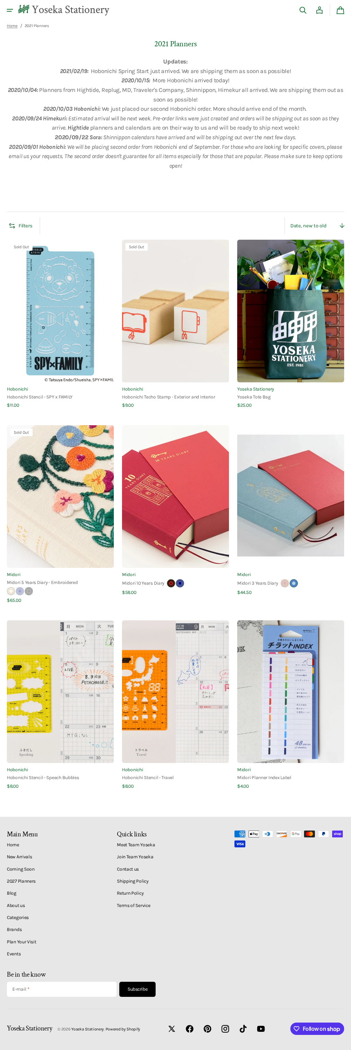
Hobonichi (17, 389)
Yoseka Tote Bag (254, 396)
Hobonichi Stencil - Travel (148, 777)
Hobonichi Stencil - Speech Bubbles (43, 777)
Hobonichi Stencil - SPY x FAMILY (40, 396)
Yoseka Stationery (255, 389)
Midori (13, 574)
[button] (9, 10)
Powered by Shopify (123, 1029)
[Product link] (60, 324)
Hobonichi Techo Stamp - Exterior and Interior (168, 396)
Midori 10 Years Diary (143, 583)
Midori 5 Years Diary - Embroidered (42, 582)
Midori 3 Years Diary (257, 583)
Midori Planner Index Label (264, 777)
